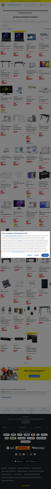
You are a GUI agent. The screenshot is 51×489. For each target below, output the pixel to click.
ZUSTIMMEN (45, 255)
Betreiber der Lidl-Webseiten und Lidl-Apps (13, 235)
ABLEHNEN (29, 255)
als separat (20, 240)
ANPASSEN (36, 255)
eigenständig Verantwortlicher (18, 251)
